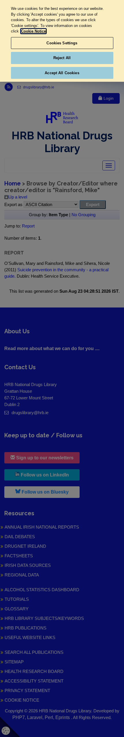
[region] (62, 41)
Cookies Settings (61, 43)
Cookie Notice (33, 31)
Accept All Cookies (62, 73)
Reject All (62, 58)
